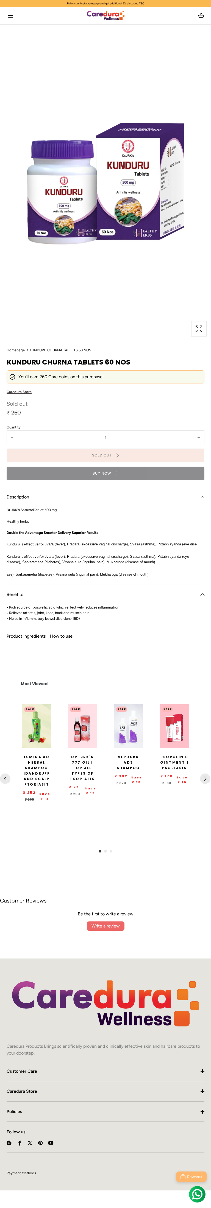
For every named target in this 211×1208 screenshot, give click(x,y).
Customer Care (22, 1071)
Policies (14, 1111)
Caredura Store (22, 1091)
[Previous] (5, 778)
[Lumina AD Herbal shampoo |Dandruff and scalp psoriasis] (36, 726)
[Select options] (79, 743)
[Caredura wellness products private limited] (106, 15)
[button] (10, 15)
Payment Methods (21, 1173)
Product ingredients (26, 636)
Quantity (14, 427)
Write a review (105, 926)
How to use (61, 636)
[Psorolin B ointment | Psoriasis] (174, 726)
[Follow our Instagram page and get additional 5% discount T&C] (105, 3)
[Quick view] (44, 743)
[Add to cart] (33, 743)
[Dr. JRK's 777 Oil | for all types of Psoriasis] (82, 726)
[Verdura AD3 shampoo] (128, 726)
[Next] (205, 778)
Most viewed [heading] (34, 683)
